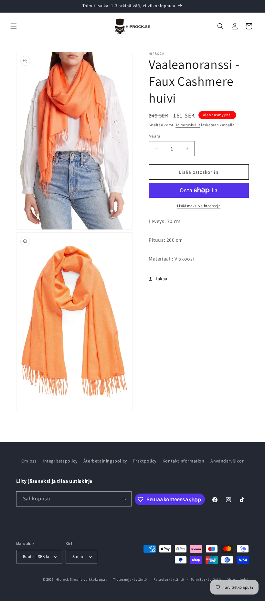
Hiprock (63, 579)
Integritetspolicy (60, 461)
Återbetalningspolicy (105, 461)
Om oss (29, 461)
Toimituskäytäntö (206, 579)
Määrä (154, 136)
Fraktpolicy (145, 461)
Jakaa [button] (161, 279)
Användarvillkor (227, 461)
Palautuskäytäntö (169, 579)
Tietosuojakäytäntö (130, 579)
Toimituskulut (187, 124)
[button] (13, 26)
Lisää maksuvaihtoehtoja (199, 205)
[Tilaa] (124, 498)
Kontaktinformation (184, 461)
